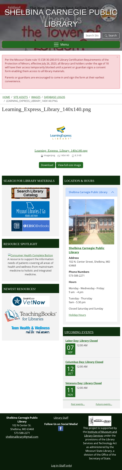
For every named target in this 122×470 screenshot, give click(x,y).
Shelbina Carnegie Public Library (88, 192)
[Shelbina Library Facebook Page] (60, 428)
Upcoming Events (79, 332)
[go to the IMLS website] (100, 421)
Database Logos (54, 97)
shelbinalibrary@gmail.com (22, 436)
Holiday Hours (77, 315)
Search (112, 35)
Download (47, 165)
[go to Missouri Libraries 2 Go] (30, 209)
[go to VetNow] (30, 301)
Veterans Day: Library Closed (83, 383)
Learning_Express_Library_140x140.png (61, 150)
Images (36, 97)
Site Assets (21, 97)
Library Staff (61, 417)
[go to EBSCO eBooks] (30, 225)
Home (6, 97)
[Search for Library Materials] (30, 193)
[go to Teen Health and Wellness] (30, 329)
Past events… (78, 404)
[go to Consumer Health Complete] (30, 255)
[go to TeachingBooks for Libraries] (30, 315)
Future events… (104, 404)
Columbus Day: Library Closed (84, 362)
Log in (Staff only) (61, 465)
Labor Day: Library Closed (81, 340)
